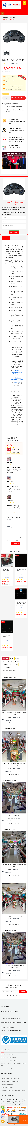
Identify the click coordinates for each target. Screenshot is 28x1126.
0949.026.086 (16, 768)
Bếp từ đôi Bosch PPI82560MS (9, 1057)
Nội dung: (9, 526)
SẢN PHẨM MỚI (5, 1050)
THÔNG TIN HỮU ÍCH (6, 1073)
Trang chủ (5, 17)
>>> (12, 370)
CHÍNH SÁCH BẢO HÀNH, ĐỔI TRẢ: (10, 1081)
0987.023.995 (16, 717)
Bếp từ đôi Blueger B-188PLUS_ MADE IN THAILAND (21, 604)
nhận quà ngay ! (14, 232)
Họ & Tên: (9, 520)
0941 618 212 (16, 918)
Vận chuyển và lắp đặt (7, 1087)
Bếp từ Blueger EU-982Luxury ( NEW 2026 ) (6, 571)
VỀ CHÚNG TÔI (5, 1006)
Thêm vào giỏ (19, 98)
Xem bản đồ (8, 720)
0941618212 (17, 818)
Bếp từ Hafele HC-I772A (7, 1054)
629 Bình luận (14, 63)
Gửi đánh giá (16, 543)
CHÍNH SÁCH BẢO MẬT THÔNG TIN (10, 1078)
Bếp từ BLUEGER (15, 551)
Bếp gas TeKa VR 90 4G (9, 19)
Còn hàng (5, 94)
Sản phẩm (12, 17)
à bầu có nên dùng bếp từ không (17, 383)
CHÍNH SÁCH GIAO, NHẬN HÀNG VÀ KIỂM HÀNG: (13, 1090)
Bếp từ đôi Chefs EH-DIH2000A (9, 1060)
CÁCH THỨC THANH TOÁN (8, 1095)
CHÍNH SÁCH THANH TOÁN (8, 1084)
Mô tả (6, 238)
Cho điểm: (10, 537)
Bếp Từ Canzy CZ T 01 (7, 1068)
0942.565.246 (16, 869)
